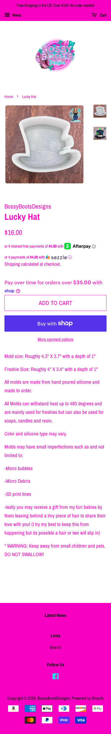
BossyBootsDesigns (54, 698)
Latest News (55, 615)
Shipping (12, 264)
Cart (103, 15)
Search (55, 647)
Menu (16, 15)
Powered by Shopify (88, 698)
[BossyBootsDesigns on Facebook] (55, 677)
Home (8, 96)
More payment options (55, 339)
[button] (55, 257)
